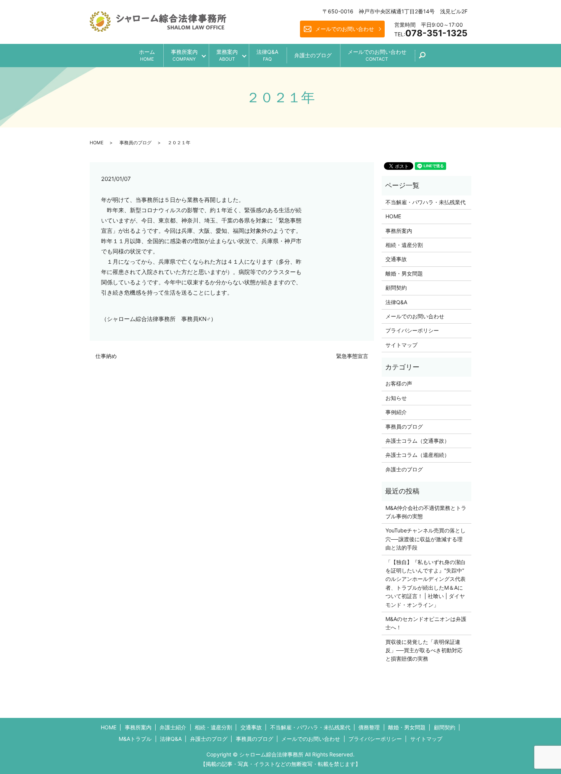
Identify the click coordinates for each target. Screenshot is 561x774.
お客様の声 (398, 383)
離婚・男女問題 (404, 273)
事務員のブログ (135, 142)
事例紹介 (396, 412)
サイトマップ (401, 345)
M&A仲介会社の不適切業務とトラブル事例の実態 (425, 512)
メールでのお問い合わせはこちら (344, 754)
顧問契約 (396, 287)
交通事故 (396, 259)
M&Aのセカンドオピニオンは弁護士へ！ (425, 623)
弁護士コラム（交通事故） (417, 440)
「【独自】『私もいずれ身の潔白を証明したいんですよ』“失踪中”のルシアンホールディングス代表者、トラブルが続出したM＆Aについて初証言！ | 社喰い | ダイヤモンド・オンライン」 (425, 583)
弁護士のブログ (313, 55)
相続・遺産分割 (404, 245)
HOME (96, 142)
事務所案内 (184, 55)
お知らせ (396, 398)
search (426, 58)
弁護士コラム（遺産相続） (417, 455)
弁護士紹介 (173, 727)
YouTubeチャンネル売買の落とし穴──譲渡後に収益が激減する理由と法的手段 (425, 539)
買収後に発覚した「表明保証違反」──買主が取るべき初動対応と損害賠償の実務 (424, 650)
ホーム (147, 55)
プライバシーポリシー (412, 330)
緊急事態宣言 (352, 356)
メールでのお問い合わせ (344, 29)
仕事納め (106, 356)
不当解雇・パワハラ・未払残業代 (425, 202)
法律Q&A (267, 55)
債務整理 (369, 727)
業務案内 (227, 55)
